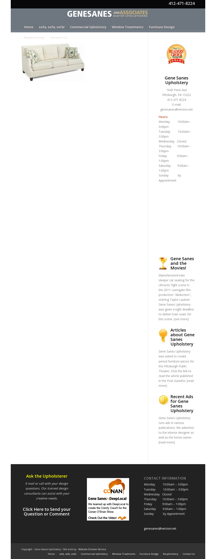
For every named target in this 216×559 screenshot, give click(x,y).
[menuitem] (28, 27)
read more (166, 442)
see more (181, 319)
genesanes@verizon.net (176, 109)
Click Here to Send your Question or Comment (47, 511)
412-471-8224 (182, 3)
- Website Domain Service (91, 549)
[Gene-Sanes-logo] (108, 15)
